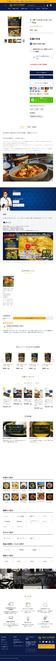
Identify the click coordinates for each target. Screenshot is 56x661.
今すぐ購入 (41, 77)
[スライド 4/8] (19, 41)
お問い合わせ (16, 640)
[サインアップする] (35, 650)
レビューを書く (29, 318)
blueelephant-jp (6, 658)
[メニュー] (5, 5)
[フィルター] (48, 318)
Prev (3, 361)
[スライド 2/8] (10, 41)
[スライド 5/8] (24, 41)
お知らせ (3, 640)
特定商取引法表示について (18, 642)
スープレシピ (4, 644)
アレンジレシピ (4, 649)
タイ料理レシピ (4, 646)
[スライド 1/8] (6, 41)
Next (52, 361)
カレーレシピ (4, 642)
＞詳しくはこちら (45, 626)
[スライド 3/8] (15, 41)
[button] (33, 26)
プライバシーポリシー (18, 646)
